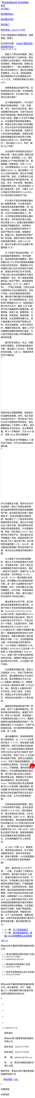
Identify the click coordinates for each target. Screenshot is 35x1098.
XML (16, 1079)
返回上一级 (4, 941)
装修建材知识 (11, 1010)
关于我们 (9, 1004)
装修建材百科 (7, 47)
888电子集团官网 (24, 43)
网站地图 (8, 1079)
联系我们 (9, 1022)
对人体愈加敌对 (20, 929)
